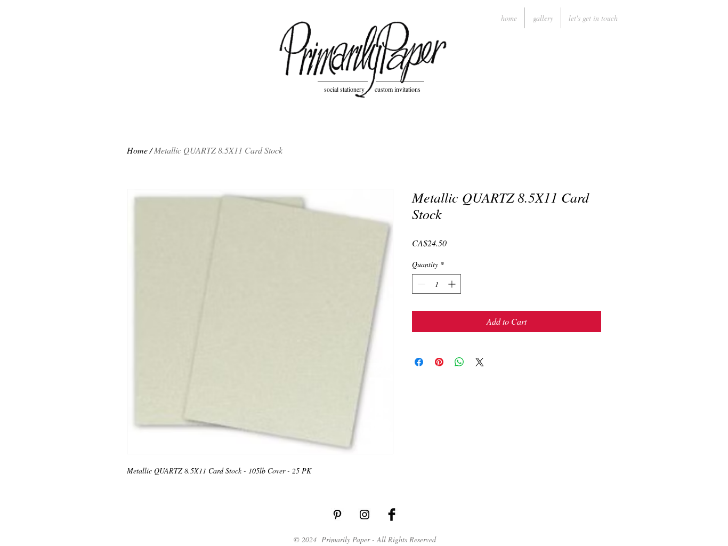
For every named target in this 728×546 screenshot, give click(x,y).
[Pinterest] (337, 514)
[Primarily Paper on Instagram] (364, 514)
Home (137, 150)
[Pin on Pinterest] (439, 362)
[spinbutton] (436, 284)
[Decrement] (420, 284)
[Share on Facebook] (418, 362)
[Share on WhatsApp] (459, 362)
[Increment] (452, 284)
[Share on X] (479, 362)
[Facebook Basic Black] (391, 514)
